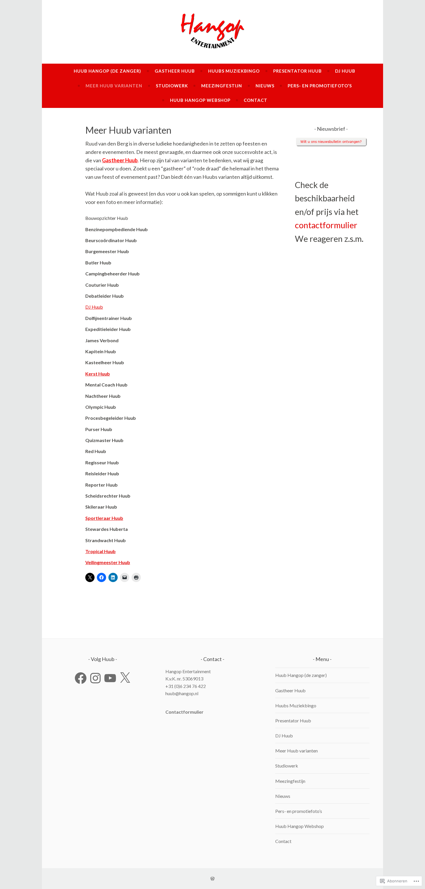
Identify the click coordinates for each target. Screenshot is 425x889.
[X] (125, 678)
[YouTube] (110, 678)
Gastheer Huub (175, 70)
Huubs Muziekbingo (234, 70)
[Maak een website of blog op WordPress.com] (212, 878)
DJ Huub (345, 70)
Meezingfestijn (221, 85)
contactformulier (326, 225)
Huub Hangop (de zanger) (107, 70)
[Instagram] (95, 678)
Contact (255, 100)
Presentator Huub (297, 70)
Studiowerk (172, 85)
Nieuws (265, 85)
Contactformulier (184, 712)
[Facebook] (81, 678)
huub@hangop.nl (181, 693)
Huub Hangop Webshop (200, 100)
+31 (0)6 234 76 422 (185, 686)
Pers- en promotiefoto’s (320, 85)
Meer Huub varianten (114, 85)
